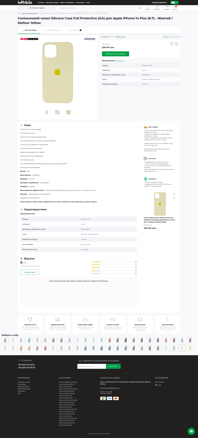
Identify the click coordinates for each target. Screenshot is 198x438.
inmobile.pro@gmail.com (109, 388)
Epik (124, 37)
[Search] (140, 8)
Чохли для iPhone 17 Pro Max (68, 382)
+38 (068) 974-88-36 (26, 367)
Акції (88, 2)
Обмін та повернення (67, 2)
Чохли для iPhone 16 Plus (67, 393)
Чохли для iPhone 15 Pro (66, 402)
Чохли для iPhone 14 (65, 416)
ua (173, 2)
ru (176, 2)
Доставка (153, 127)
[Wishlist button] (171, 44)
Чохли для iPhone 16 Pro (66, 391)
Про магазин (80, 2)
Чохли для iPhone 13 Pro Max (68, 418)
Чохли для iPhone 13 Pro (66, 420)
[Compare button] (176, 44)
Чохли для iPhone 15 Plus (67, 404)
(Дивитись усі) (120, 60)
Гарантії (152, 179)
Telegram (161, 382)
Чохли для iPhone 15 (65, 407)
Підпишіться (113, 366)
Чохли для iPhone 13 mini (67, 422)
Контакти (41, 2)
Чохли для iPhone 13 (65, 425)
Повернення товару (24, 388)
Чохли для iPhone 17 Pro (66, 384)
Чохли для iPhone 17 (65, 386)
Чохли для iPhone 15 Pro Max (68, 400)
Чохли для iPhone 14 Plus (29, 13)
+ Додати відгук (29, 272)
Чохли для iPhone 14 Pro (67, 411)
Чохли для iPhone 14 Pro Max (68, 409)
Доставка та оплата (52, 2)
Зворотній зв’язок (23, 386)
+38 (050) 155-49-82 (26, 365)
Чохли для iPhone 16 (65, 395)
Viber (159, 385)
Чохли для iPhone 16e (66, 398)
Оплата (152, 159)
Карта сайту (21, 391)
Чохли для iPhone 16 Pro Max (68, 388)
